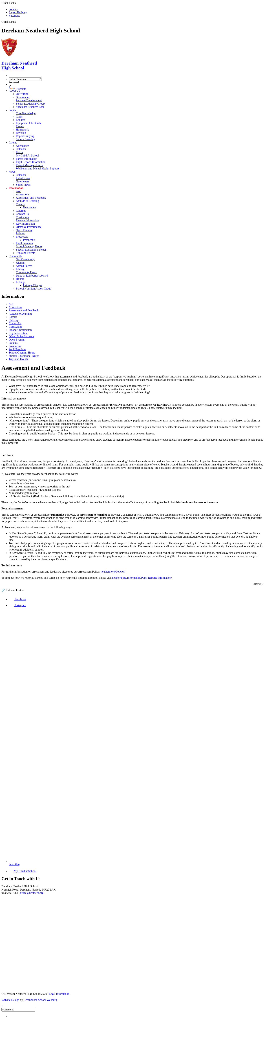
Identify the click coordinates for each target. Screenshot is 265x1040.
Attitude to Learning (27, 200)
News (12, 171)
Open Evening (24, 230)
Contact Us (22, 213)
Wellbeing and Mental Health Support (37, 168)
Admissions (22, 194)
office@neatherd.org (31, 892)
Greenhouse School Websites (40, 999)
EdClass (20, 119)
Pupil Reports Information (30, 162)
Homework (22, 129)
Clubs (19, 116)
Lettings (20, 282)
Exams (20, 126)
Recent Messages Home (29, 165)
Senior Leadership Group (30, 103)
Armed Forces (24, 265)
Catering (21, 210)
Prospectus (22, 236)
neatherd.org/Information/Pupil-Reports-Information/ (142, 577)
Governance (23, 97)
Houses (20, 278)
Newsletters (22, 181)
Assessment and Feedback (31, 197)
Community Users (26, 272)
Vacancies (14, 15)
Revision (21, 132)
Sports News (23, 184)
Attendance (22, 145)
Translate (21, 88)
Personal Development (29, 100)
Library (20, 269)
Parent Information (26, 158)
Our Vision (22, 93)
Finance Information (27, 220)
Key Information (25, 223)
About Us (14, 90)
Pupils (12, 110)
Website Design (10, 999)
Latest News (23, 178)
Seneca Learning (25, 139)
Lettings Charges (32, 285)
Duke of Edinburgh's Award (32, 275)
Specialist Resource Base (30, 106)
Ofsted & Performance (28, 226)
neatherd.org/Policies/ (113, 571)
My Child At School (27, 155)
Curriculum (22, 217)
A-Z (18, 191)
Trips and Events (25, 252)
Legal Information (59, 993)
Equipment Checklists (28, 123)
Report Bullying (18, 12)
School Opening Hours (29, 246)
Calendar (21, 149)
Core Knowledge (26, 113)
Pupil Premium (24, 243)
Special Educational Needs (31, 249)
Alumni (20, 262)
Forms (19, 152)
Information (16, 187)
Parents (13, 142)
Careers (20, 204)
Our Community (25, 259)
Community (15, 256)
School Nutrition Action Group (33, 288)
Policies (13, 9)
